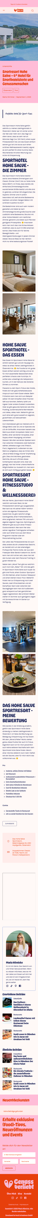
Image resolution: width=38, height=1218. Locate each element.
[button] (4, 10)
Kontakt (27, 1193)
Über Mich (11, 1193)
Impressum (24, 1205)
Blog (20, 1193)
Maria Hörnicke (14, 962)
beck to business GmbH (24, 1215)
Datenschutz (13, 1205)
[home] (18, 10)
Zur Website (9, 823)
